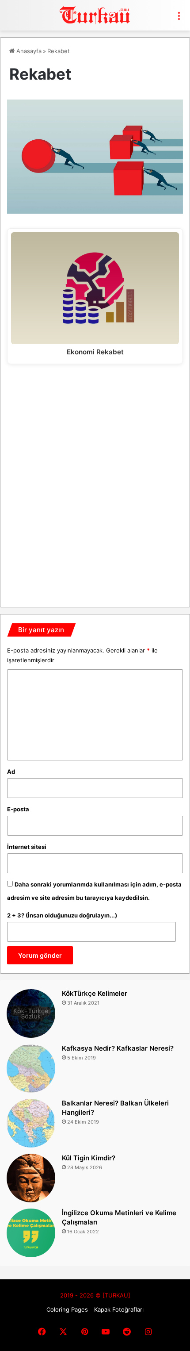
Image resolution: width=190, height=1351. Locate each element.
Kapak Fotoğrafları (119, 1309)
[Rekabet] (95, 211)
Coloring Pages (67, 1309)
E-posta (18, 809)
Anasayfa (28, 50)
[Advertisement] (95, 482)
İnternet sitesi (26, 846)
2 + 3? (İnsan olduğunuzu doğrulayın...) (62, 915)
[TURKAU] (95, 15)
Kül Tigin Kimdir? (88, 1158)
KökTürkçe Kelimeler (94, 993)
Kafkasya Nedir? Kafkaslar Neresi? (118, 1048)
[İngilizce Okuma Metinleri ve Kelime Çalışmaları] (31, 1233)
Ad (11, 771)
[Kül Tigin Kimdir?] (31, 1178)
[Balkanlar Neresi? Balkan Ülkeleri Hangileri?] (31, 1123)
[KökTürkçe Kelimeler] (31, 1013)
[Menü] (179, 18)
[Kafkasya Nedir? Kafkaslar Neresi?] (31, 1068)
